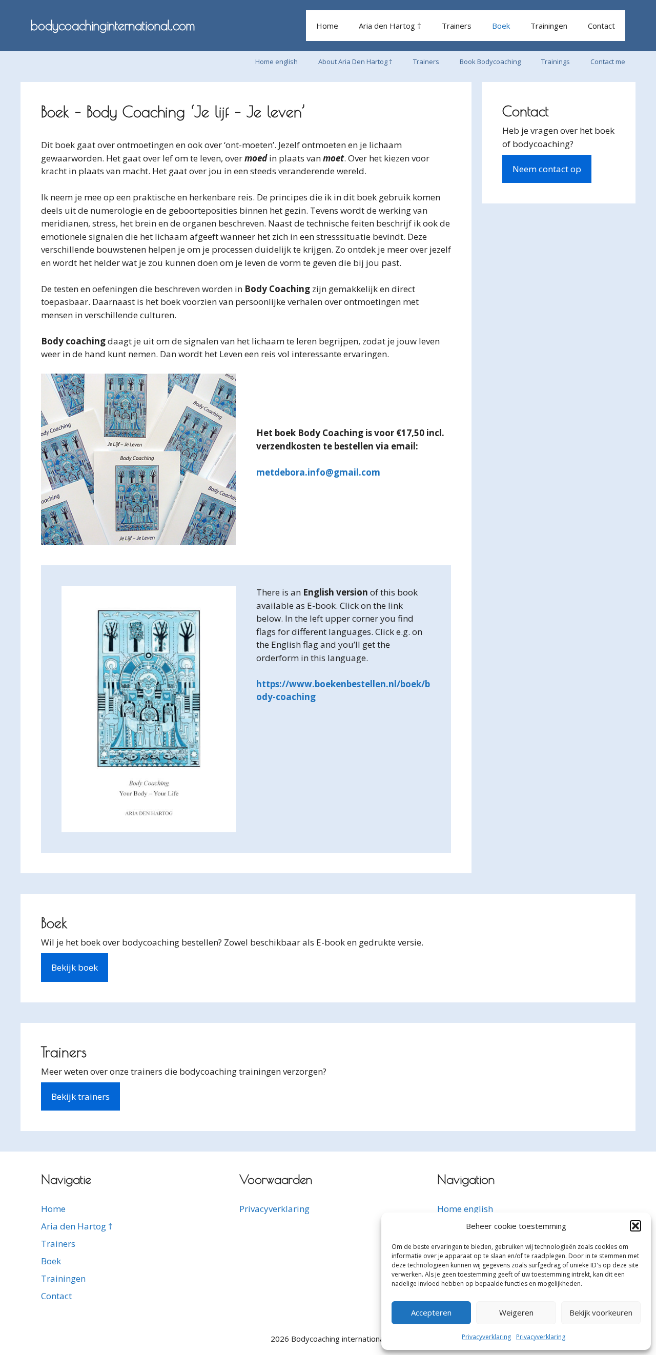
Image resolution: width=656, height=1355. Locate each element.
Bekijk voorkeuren (600, 1312)
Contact (601, 25)
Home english (276, 61)
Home (327, 25)
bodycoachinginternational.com (113, 25)
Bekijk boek (74, 967)
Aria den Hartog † (390, 25)
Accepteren (431, 1312)
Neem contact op (546, 169)
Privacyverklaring (486, 1336)
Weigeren (516, 1312)
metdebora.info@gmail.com (318, 472)
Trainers (456, 25)
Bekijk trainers (80, 1096)
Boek (501, 25)
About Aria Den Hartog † (355, 61)
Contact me (607, 61)
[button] (635, 1226)
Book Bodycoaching (490, 61)
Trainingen (548, 25)
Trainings (555, 61)
